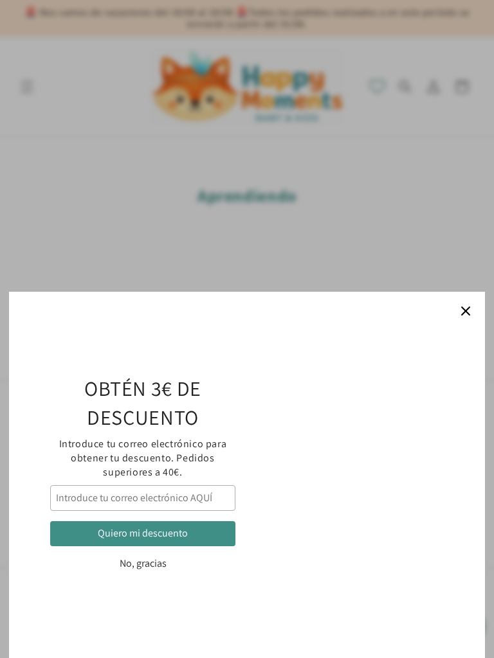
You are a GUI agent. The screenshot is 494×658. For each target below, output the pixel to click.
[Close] (466, 311)
